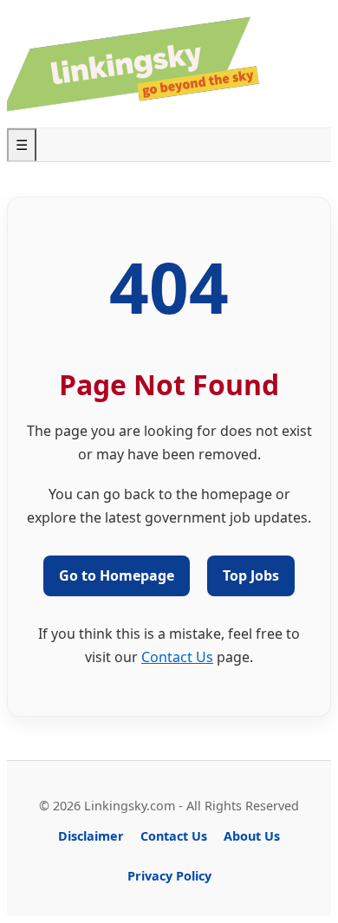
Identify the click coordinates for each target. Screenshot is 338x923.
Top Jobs (251, 575)
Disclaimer (91, 836)
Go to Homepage (116, 575)
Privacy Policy (169, 876)
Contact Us (177, 656)
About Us (252, 836)
